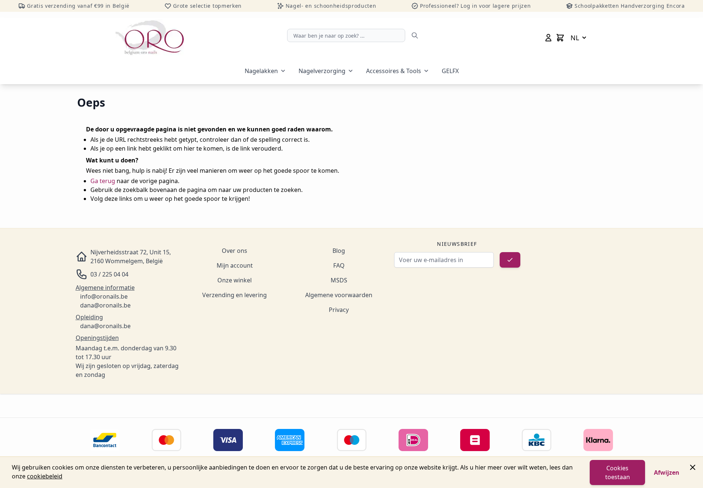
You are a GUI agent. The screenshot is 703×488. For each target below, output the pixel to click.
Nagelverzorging (322, 71)
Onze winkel (234, 280)
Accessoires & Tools (393, 71)
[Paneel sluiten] (692, 467)
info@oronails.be (104, 296)
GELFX (450, 71)
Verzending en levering (234, 295)
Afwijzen (666, 472)
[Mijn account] (548, 38)
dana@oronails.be (105, 305)
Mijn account (235, 265)
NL (575, 37)
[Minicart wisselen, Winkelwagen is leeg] (560, 38)
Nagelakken (261, 71)
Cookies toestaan (617, 472)
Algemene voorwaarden (338, 295)
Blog (338, 251)
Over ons (234, 251)
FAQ (339, 265)
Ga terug (102, 181)
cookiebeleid (44, 476)
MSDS (339, 280)
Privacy (339, 310)
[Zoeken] (414, 35)
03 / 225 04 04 (109, 274)
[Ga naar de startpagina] (150, 37)
